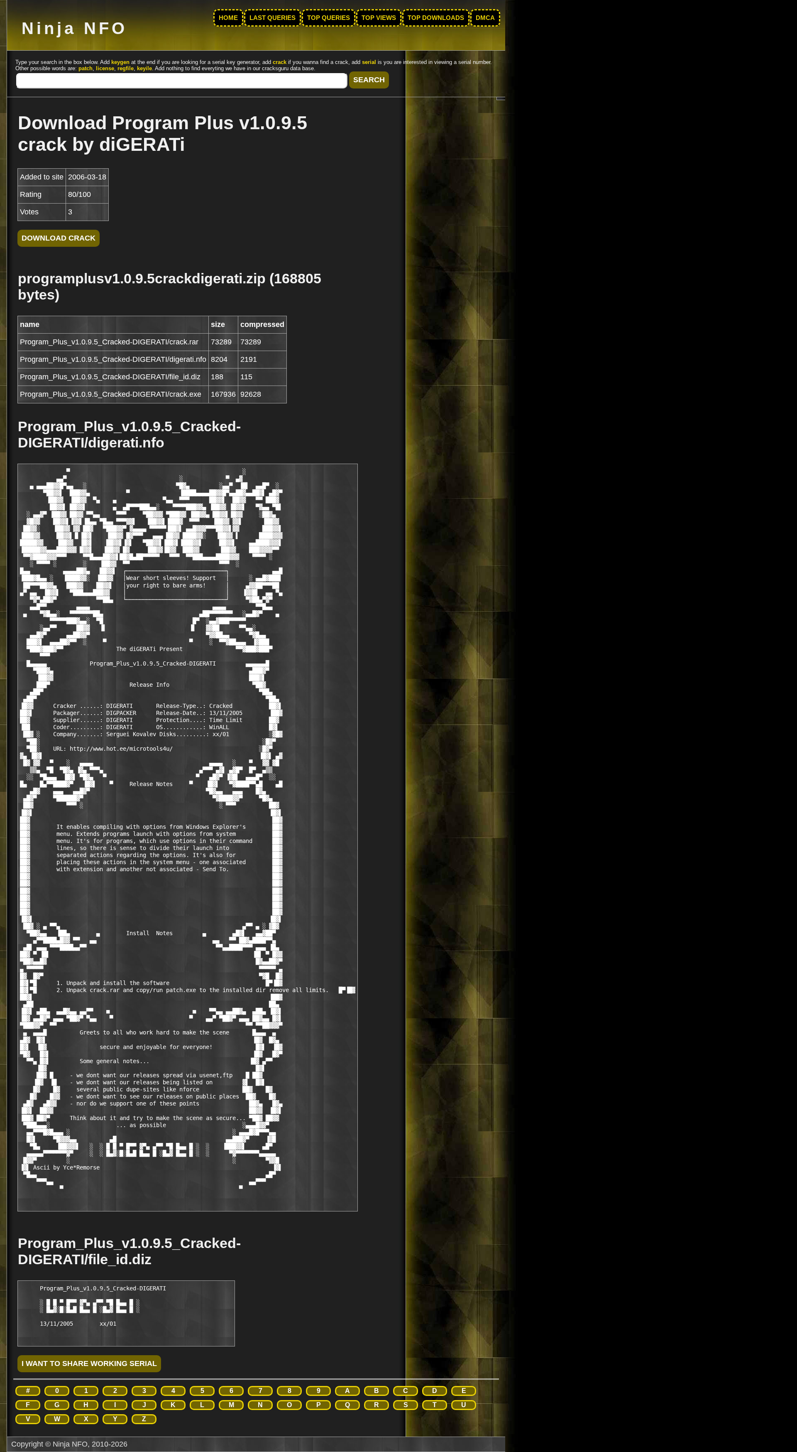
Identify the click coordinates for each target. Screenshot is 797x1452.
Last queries (272, 18)
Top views (379, 18)
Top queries (328, 18)
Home (228, 18)
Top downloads (436, 18)
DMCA (485, 18)
